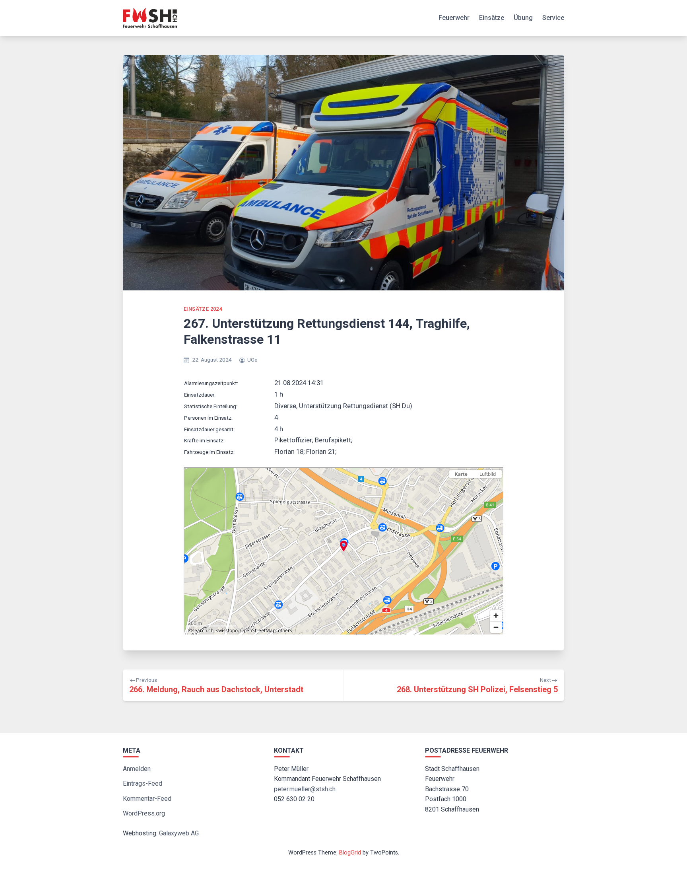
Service (553, 17)
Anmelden (137, 769)
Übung (523, 17)
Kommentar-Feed (147, 798)
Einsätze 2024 (203, 309)
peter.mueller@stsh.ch (305, 789)
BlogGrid (350, 852)
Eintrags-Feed (142, 783)
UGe (252, 359)
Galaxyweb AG (179, 833)
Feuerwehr (454, 17)
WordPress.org (144, 813)
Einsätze (491, 17)
